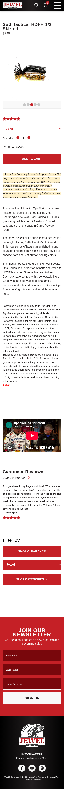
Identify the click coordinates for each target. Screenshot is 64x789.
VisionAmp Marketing (40, 777)
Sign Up (32, 698)
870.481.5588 (32, 753)
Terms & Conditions (36, 779)
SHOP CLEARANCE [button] (32, 563)
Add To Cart (32, 159)
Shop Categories (30, 591)
